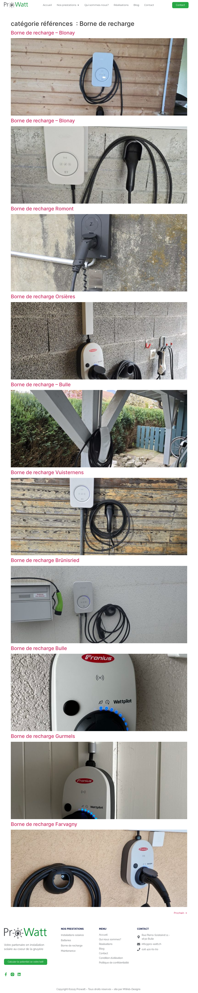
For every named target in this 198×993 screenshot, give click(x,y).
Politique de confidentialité (114, 962)
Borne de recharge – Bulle (41, 384)
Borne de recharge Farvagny (44, 824)
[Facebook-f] (6, 974)
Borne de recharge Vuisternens (47, 472)
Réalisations (105, 944)
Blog (101, 948)
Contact (103, 953)
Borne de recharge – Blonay (43, 33)
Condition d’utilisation (111, 957)
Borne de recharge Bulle (39, 648)
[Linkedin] (19, 974)
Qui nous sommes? (110, 939)
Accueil (103, 934)
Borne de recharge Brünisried (45, 560)
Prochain (180, 912)
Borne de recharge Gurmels (43, 736)
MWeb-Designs (132, 989)
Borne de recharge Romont (42, 209)
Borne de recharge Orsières (43, 296)
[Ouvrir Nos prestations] (78, 5)
